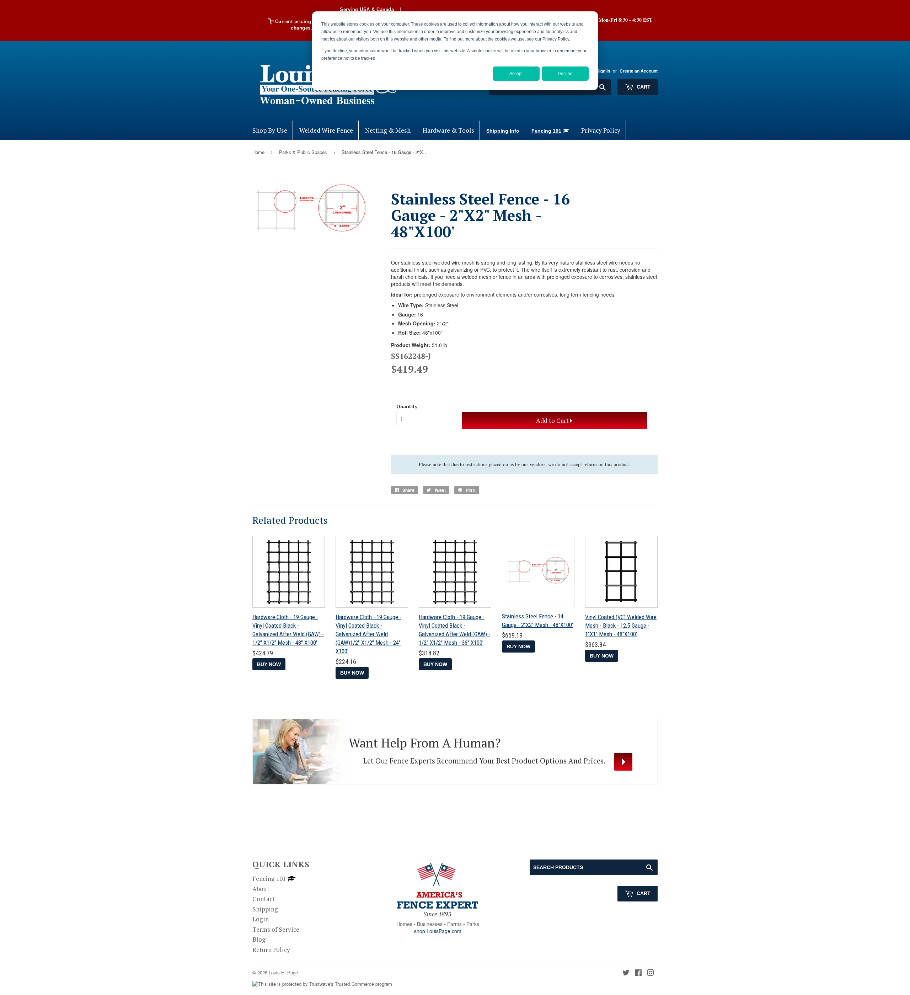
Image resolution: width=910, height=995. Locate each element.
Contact (263, 899)
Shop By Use (269, 130)
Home (258, 152)
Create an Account (639, 71)
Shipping (265, 909)
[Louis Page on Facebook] (638, 973)
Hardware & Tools (448, 130)
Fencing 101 (546, 131)
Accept (516, 73)
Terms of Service (275, 929)
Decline (565, 73)
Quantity (406, 406)
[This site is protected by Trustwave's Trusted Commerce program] (322, 984)
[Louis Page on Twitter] (626, 973)
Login (260, 919)
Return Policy (271, 950)
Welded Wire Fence (326, 130)
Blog (259, 939)
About (260, 889)
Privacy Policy (600, 130)
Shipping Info (502, 131)
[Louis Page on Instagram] (650, 973)
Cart (643, 87)
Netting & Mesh (388, 130)
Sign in (603, 71)
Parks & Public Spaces (303, 152)
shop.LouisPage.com (437, 931)
